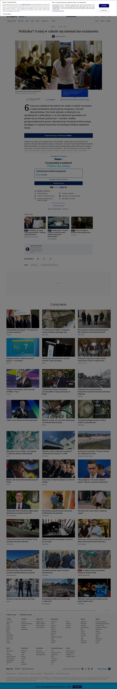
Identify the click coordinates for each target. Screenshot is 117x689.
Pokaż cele (104, 10)
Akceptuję (103, 5)
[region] (58, 8)
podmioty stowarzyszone (26, 4)
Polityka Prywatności (7, 13)
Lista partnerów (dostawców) (58, 10)
